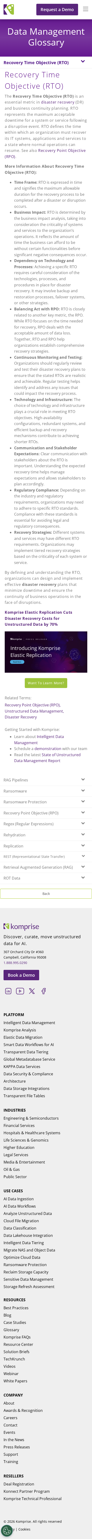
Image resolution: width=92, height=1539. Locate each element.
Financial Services (19, 1125)
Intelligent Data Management (29, 1022)
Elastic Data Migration (23, 1037)
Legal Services (16, 1154)
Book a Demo (21, 975)
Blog (7, 1315)
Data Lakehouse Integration (28, 1235)
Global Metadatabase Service (29, 1059)
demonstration (47, 748)
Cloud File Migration (21, 1220)
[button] (83, 9)
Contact (10, 1425)
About (9, 1403)
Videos (10, 1366)
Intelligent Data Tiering (24, 1242)
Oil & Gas (12, 1169)
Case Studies (15, 1322)
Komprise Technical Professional (33, 1498)
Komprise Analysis (20, 1030)
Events (9, 1432)
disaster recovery (57, 102)
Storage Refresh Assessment (29, 1286)
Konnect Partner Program (27, 1491)
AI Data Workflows (20, 1206)
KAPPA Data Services (22, 1066)
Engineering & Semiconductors (31, 1118)
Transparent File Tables (24, 1095)
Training (11, 1461)
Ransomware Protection (25, 1264)
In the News (14, 1439)
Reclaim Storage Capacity (26, 1272)
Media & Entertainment (24, 1162)
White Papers (15, 1381)
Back (46, 893)
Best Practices (16, 1307)
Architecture (15, 1081)
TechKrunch (14, 1359)
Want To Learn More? (46, 683)
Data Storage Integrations (27, 1088)
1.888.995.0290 (15, 962)
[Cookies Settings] (7, 1531)
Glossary (11, 1329)
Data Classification (20, 1228)
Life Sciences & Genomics (26, 1140)
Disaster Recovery (21, 717)
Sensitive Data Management (28, 1279)
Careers (10, 1417)
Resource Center (18, 1344)
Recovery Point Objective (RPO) (32, 705)
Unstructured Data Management (34, 711)
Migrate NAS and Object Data (29, 1250)
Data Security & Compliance (28, 1073)
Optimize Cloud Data (22, 1257)
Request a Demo (57, 9)
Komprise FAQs (17, 1337)
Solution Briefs (16, 1351)
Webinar (11, 1373)
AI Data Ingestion (19, 1198)
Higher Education (19, 1147)
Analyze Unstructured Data (28, 1213)
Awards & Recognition (23, 1410)
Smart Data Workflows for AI (29, 1044)
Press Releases (17, 1447)
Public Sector (15, 1176)
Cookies (24, 1529)
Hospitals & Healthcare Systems (32, 1132)
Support (11, 1454)
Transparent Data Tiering (26, 1052)
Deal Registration (19, 1484)
